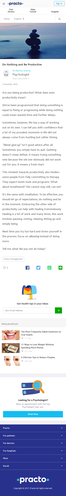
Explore (17, 19)
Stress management (13, 259)
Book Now (33, 414)
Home (7, 19)
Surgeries (55, 12)
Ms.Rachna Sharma (21, 70)
